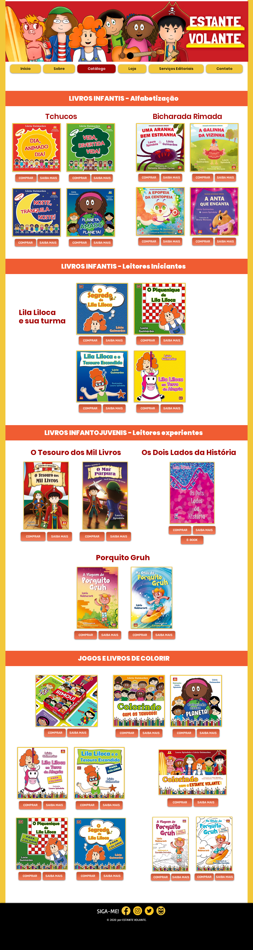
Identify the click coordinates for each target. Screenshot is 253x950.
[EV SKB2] (160, 910)
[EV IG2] (137, 910)
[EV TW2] (149, 910)
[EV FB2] (126, 910)
